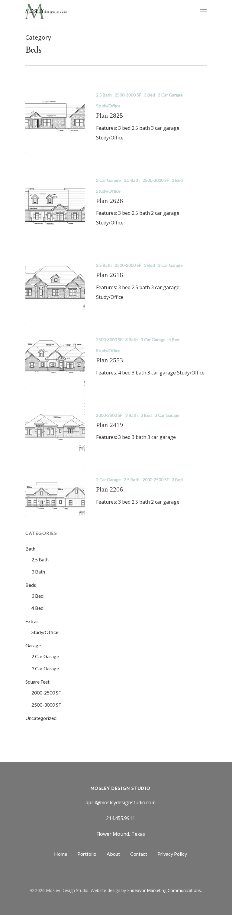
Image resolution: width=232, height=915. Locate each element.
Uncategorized (40, 718)
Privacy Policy (172, 854)
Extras (32, 621)
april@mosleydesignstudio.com (120, 802)
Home (60, 854)
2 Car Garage (108, 180)
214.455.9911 (120, 818)
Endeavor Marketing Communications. (164, 890)
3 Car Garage (170, 94)
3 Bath (131, 339)
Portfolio (86, 854)
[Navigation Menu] (203, 11)
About (113, 854)
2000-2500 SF (109, 415)
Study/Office (108, 105)
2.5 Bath (104, 94)
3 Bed (149, 94)
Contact (138, 854)
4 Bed (174, 339)
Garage (33, 645)
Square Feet (37, 682)
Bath (30, 548)
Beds (30, 585)
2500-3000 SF (128, 94)
